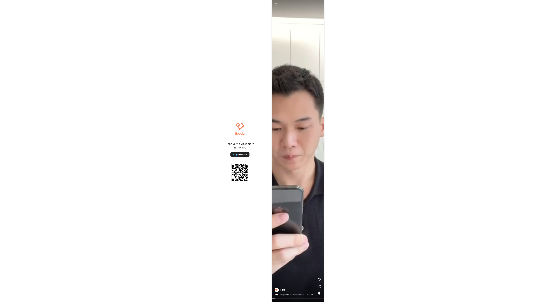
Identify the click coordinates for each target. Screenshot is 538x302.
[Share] (319, 286)
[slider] (298, 299)
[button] (240, 154)
